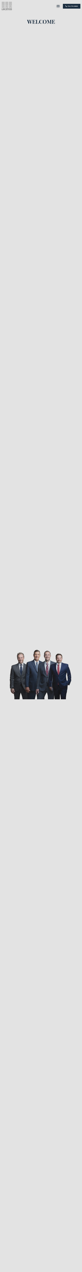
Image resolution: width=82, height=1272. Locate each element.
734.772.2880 (72, 6)
